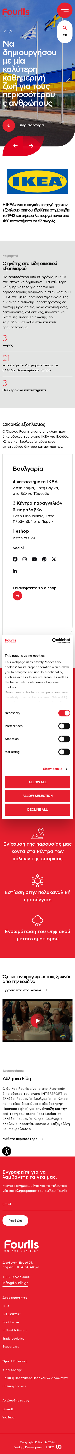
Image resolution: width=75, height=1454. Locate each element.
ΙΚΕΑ (6, 1306)
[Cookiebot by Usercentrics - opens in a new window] (53, 641)
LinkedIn (8, 1409)
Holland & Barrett (14, 1330)
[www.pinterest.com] (44, 559)
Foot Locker (11, 1322)
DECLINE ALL (37, 809)
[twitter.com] (53, 559)
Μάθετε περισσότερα (20, 1139)
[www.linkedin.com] (15, 571)
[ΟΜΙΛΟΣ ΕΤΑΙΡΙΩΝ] (17, 12)
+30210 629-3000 (16, 1277)
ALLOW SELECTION (37, 796)
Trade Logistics (13, 1338)
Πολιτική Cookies (14, 1386)
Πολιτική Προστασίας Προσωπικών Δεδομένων (35, 1378)
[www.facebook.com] (15, 559)
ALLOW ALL (38, 782)
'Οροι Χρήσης (12, 1370)
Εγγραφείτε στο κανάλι (21, 990)
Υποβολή (15, 1220)
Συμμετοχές (10, 1346)
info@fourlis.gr (15, 1283)
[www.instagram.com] (24, 559)
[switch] (64, 726)
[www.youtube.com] (34, 559)
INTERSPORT (11, 1314)
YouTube (8, 1417)
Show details (52, 769)
